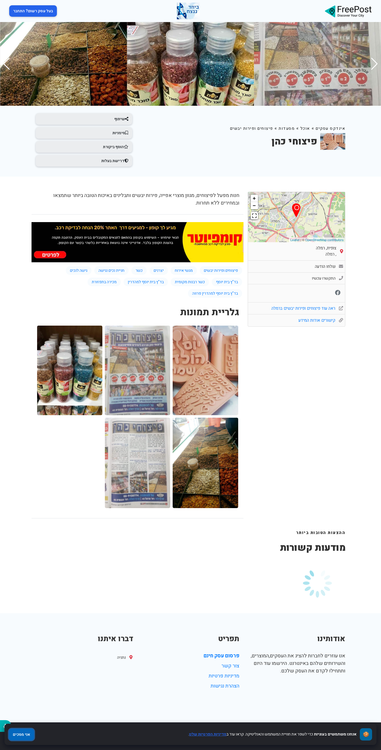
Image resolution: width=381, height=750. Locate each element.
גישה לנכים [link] (78, 270)
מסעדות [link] (287, 128)
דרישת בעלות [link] (112, 161)
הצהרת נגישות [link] (225, 686)
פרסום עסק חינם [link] (221, 656)
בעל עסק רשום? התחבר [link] (33, 11)
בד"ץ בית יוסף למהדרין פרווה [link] (215, 293)
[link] (348, 11)
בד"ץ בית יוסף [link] (227, 282)
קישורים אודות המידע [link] (317, 320)
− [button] (254, 205)
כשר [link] (139, 270)
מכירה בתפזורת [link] (104, 282)
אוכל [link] (305, 128)
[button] (6, 64)
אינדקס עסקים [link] (330, 128)
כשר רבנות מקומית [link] (190, 282)
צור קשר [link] (230, 666)
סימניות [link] (118, 133)
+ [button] (254, 198)
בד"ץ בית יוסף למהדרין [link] (146, 282)
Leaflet (295, 239)
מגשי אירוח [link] (184, 270)
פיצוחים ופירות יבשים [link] (251, 128)
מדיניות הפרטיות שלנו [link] (207, 734)
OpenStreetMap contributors (324, 239)
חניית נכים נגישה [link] (111, 270)
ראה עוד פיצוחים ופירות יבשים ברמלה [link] (303, 308)
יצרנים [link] (159, 270)
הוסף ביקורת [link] (113, 147)
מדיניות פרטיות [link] (224, 676)
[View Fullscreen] (254, 215)
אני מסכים (21, 734)
